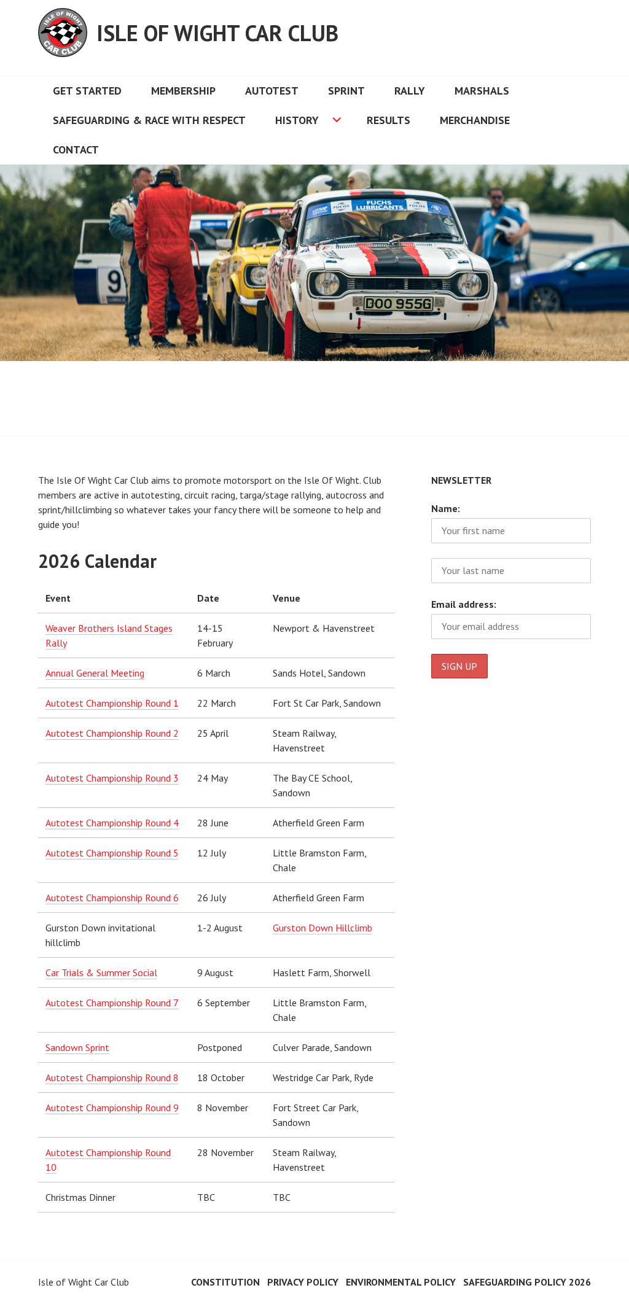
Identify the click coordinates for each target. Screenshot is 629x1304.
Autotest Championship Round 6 (112, 897)
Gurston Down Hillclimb (322, 928)
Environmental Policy (401, 1282)
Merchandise (475, 120)
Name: (445, 508)
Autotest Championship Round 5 (112, 853)
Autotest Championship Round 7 (112, 1002)
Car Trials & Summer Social (101, 972)
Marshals (482, 90)
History (297, 120)
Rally (409, 90)
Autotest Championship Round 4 (112, 823)
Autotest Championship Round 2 (112, 733)
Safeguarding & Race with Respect (149, 120)
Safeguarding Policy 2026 (527, 1282)
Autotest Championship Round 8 (112, 1077)
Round (159, 778)
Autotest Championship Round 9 (112, 1107)
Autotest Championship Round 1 (112, 703)
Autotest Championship (95, 778)
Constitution (225, 1282)
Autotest (272, 90)
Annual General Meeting (94, 673)
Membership (183, 90)
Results (388, 120)
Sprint (346, 90)
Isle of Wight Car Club (217, 32)
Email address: (463, 604)
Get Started (87, 90)
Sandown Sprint (77, 1047)
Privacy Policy (302, 1282)
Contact (76, 149)
